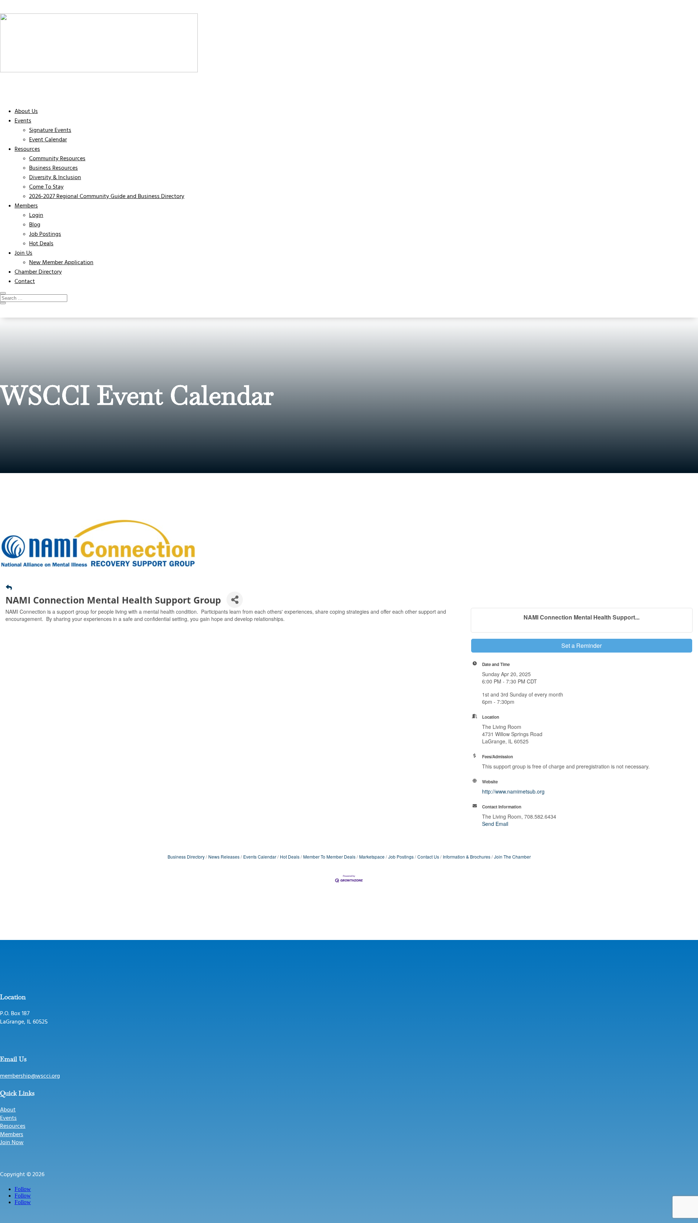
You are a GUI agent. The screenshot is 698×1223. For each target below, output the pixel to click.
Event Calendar (48, 140)
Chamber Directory (38, 272)
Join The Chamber (512, 856)
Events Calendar (259, 856)
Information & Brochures (466, 856)
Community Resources (57, 159)
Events (23, 121)
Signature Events (50, 130)
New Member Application (61, 262)
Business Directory (186, 856)
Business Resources (53, 168)
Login (36, 215)
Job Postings (45, 234)
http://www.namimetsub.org (513, 791)
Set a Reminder (581, 645)
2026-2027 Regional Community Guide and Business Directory (106, 196)
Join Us (23, 253)
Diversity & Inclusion (55, 177)
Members (26, 206)
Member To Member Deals (329, 856)
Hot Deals (41, 244)
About (8, 1110)
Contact (25, 281)
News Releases (224, 856)
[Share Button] (234, 600)
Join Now (12, 1142)
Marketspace (372, 856)
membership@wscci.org (30, 1076)
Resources (27, 149)
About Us (26, 111)
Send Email (495, 823)
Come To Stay (46, 187)
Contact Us (428, 856)
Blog (34, 225)
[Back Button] (9, 587)
